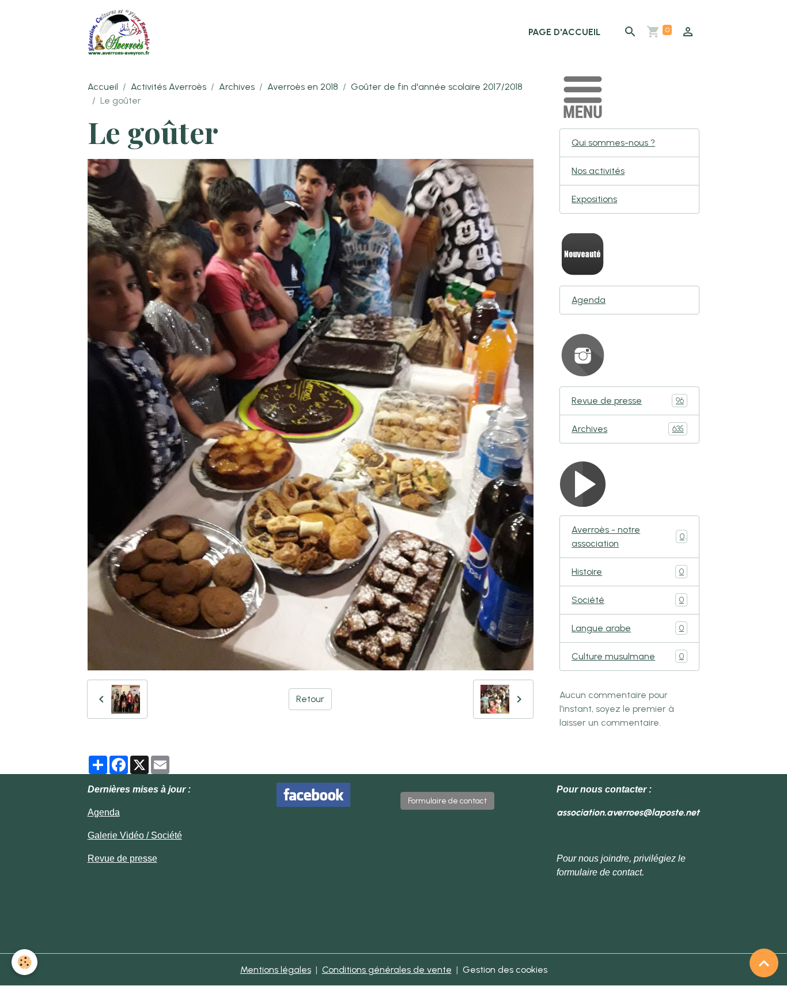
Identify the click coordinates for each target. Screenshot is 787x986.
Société (628, 599)
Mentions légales (275, 969)
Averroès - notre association (628, 536)
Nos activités (598, 170)
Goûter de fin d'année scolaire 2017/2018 (437, 86)
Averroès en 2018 (302, 86)
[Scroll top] (764, 963)
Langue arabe (628, 628)
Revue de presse (628, 400)
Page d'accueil (564, 31)
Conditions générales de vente (387, 969)
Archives (237, 86)
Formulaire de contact (447, 801)
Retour (310, 698)
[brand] (121, 32)
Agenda (589, 299)
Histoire (628, 571)
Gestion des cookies (505, 969)
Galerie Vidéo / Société (135, 835)
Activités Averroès (168, 86)
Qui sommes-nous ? (613, 142)
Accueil (103, 86)
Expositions (594, 199)
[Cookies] (24, 962)
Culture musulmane (628, 656)
